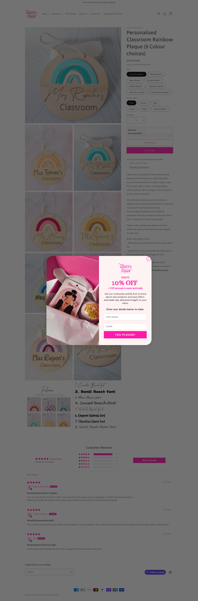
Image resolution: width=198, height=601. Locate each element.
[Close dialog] (148, 259)
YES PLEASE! (125, 334)
